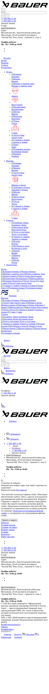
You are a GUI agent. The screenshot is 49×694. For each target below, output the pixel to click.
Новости (5, 523)
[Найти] (7, 16)
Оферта (4, 627)
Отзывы (4, 532)
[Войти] (2, 401)
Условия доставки (9, 527)
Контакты (5, 534)
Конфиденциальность (10, 624)
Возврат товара (8, 530)
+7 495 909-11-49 (8, 19)
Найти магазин (8, 537)
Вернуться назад (8, 490)
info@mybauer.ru (8, 28)
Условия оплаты (8, 525)
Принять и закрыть (9, 520)
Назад (15, 446)
